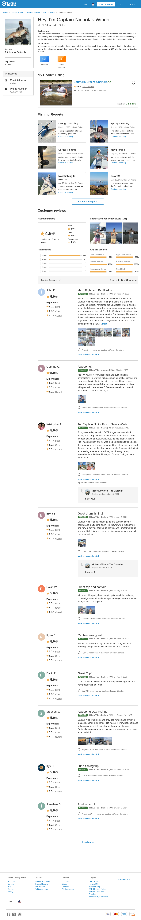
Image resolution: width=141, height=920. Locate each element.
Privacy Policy (94, 887)
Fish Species (40, 887)
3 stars (44, 263)
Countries (65, 881)
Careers (11, 884)
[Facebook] (8, 915)
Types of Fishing (41, 884)
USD (85, 4)
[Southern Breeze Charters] (56, 92)
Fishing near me (41, 889)
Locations (66, 887)
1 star (44, 271)
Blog (9, 887)
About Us (11, 881)
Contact (11, 889)
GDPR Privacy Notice (97, 889)
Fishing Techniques (42, 881)
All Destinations (68, 889)
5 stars (44, 255)
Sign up (132, 4)
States (64, 884)
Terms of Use (94, 884)
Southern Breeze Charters (91, 81)
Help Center (93, 881)
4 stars (44, 259)
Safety (10, 892)
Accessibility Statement (98, 897)
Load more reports (88, 201)
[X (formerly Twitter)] (14, 915)
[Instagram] (19, 915)
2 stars (44, 267)
